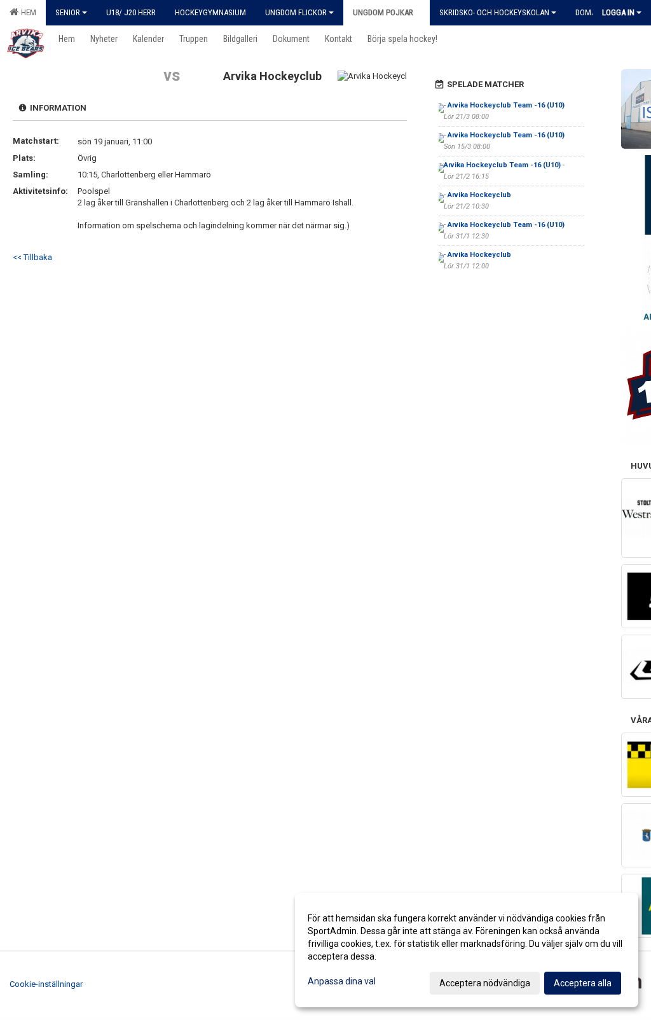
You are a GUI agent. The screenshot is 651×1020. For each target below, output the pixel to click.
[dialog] (466, 950)
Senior (67, 12)
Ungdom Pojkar (383, 12)
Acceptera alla (583, 983)
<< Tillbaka (32, 257)
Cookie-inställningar (46, 984)
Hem (26, 12)
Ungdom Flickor (296, 12)
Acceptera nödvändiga (484, 983)
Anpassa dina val (342, 981)
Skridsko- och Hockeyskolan (494, 12)
